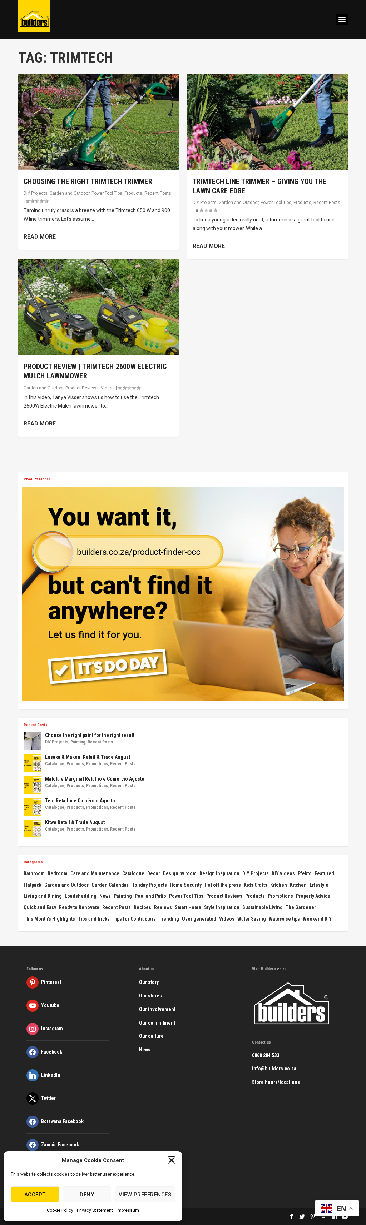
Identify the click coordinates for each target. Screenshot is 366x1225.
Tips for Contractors (134, 919)
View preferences (145, 1194)
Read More (40, 236)
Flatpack (32, 885)
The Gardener (301, 907)
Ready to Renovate (79, 907)
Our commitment (157, 1023)
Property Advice (313, 896)
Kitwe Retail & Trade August (75, 822)
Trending (169, 919)
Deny (87, 1194)
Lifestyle (319, 885)
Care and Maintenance (94, 873)
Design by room (180, 873)
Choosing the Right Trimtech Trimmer (88, 181)
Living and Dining (43, 896)
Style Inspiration (221, 907)
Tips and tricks (94, 919)
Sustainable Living (262, 907)
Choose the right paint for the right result (89, 735)
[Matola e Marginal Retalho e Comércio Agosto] (32, 785)
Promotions (97, 763)
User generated (199, 919)
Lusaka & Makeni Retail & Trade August (87, 757)
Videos (108, 387)
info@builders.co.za (274, 1068)
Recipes (142, 907)
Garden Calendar (110, 885)
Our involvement (157, 1009)
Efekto (305, 873)
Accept (35, 1194)
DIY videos (283, 873)
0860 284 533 (265, 1055)
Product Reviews (82, 387)
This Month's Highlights (49, 919)
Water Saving (251, 919)
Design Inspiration (219, 873)
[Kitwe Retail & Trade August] (32, 828)
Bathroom (34, 873)
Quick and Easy (40, 907)
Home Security (186, 885)
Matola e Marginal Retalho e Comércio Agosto (94, 779)
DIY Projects (36, 193)
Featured (324, 873)
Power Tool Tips (107, 193)
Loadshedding (81, 896)
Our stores (150, 996)
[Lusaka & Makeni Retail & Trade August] (32, 763)
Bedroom (58, 873)
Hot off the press (222, 885)
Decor (153, 873)
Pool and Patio (150, 896)
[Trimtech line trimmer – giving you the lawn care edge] (267, 122)
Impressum (128, 1210)
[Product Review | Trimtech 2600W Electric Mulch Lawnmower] (98, 307)
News (105, 896)
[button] (171, 1160)
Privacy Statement (95, 1210)
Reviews (163, 907)
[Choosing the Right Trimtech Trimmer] (98, 122)
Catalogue (54, 763)
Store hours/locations (276, 1082)
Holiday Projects (149, 885)
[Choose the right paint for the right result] (32, 741)
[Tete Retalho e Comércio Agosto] (32, 807)
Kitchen (278, 885)
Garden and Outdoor (69, 193)
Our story (149, 982)
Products (133, 193)
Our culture (151, 1036)
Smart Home (188, 907)
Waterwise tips (284, 919)
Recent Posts (157, 193)
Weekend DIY (317, 919)
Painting (77, 742)
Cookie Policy (60, 1210)
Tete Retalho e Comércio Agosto (80, 800)
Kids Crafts (255, 885)
